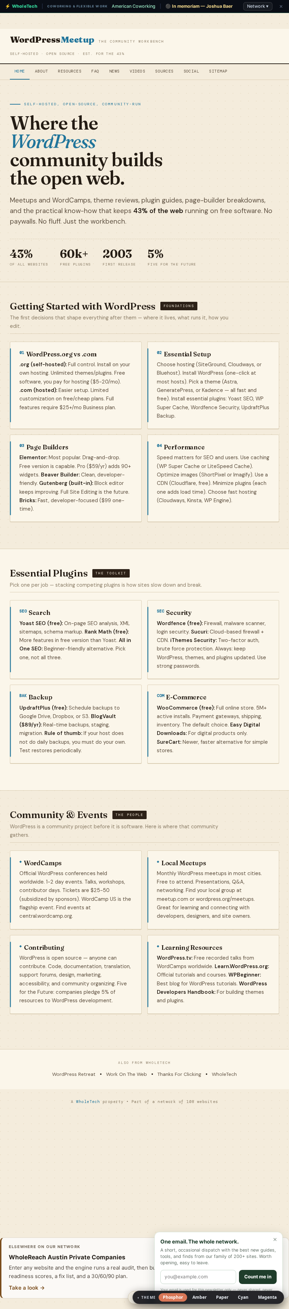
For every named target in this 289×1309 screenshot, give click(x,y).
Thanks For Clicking (179, 1074)
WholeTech (224, 1074)
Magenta (267, 1297)
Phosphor (173, 1297)
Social (191, 71)
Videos (138, 71)
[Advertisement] (144, 1167)
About (41, 71)
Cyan (243, 1297)
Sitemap (218, 71)
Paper (222, 1297)
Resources (69, 71)
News (114, 71)
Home (19, 71)
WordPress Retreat (74, 1074)
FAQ (95, 71)
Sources (164, 71)
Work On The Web (126, 1074)
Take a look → (27, 1287)
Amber (199, 1297)
